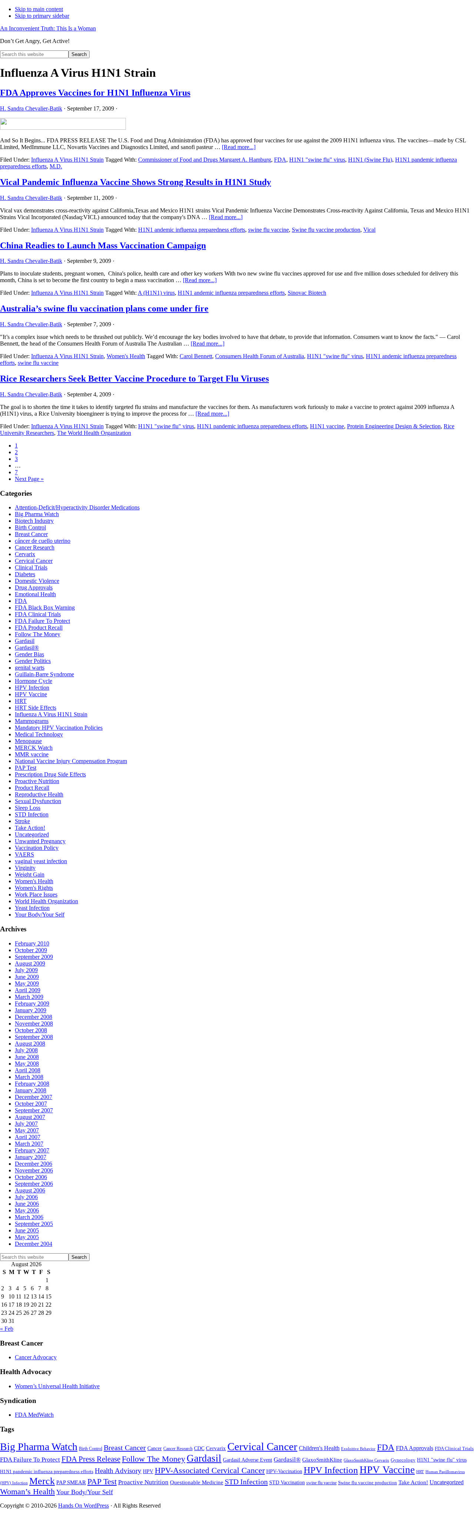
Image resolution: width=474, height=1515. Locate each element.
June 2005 (27, 1230)
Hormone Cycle (33, 681)
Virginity (25, 868)
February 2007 (32, 1150)
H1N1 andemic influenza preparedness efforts (191, 230)
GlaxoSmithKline (322, 1459)
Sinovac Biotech (307, 293)
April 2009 (27, 990)
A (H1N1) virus (156, 293)
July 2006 (26, 1197)
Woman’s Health (27, 1491)
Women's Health (126, 356)
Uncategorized (32, 834)
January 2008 (30, 1090)
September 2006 (34, 1184)
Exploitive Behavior (358, 1449)
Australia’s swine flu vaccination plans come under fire (104, 308)
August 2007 (30, 1117)
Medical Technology (39, 734)
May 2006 (27, 1210)
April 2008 (27, 1070)
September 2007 (34, 1110)
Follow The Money (37, 634)
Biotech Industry (34, 521)
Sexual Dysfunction (38, 801)
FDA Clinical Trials (38, 614)
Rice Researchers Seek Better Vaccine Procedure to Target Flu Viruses (134, 378)
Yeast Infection (32, 908)
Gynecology (403, 1460)
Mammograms (32, 721)
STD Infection (32, 814)
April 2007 (27, 1137)
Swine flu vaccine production (326, 230)
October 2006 (31, 1177)
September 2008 (34, 1037)
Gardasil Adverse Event (247, 1460)
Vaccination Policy (37, 848)
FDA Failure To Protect (42, 621)
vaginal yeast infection (41, 861)
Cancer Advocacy (36, 1357)
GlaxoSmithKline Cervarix (366, 1460)
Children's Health (319, 1448)
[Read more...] (239, 147)
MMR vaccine (32, 754)
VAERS (24, 854)
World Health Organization (46, 901)
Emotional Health (35, 594)
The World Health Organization (94, 433)
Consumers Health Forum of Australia (259, 356)
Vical (369, 230)
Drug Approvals (34, 587)
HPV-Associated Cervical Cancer (210, 1470)
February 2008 (32, 1083)
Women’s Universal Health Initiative (57, 1386)
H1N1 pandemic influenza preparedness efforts (252, 426)
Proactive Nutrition (37, 781)
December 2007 (33, 1097)
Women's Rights (34, 888)
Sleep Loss (27, 808)
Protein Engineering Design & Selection (394, 426)
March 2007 (29, 1144)
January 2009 (30, 1010)
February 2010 (32, 943)
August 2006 (30, 1190)
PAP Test (25, 768)
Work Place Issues (36, 894)
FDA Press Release (90, 1459)
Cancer (154, 1448)
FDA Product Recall (39, 627)
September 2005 (34, 1224)
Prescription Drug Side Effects (50, 774)
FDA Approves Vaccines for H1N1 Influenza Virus (95, 93)
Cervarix (25, 554)
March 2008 (29, 1077)
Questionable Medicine (196, 1482)
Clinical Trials (31, 567)
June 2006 (27, 1204)
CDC (199, 1448)
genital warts (29, 667)
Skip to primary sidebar (42, 16)
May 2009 (27, 983)
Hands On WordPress (83, 1505)
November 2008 (34, 1023)
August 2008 (30, 1043)
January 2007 (30, 1157)
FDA (280, 159)
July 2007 (26, 1123)
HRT (21, 701)
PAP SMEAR (71, 1482)
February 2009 (32, 1003)
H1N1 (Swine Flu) (370, 159)
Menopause (28, 741)
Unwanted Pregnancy (40, 841)
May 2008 (27, 1063)
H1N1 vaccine (327, 426)
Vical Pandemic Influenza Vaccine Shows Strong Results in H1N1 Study (135, 182)
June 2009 (27, 977)
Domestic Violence (37, 581)
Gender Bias (29, 654)
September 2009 (34, 957)
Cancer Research (34, 547)
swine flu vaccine (268, 230)
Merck (42, 1481)
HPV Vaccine (31, 694)
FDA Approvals (414, 1448)
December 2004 (33, 1244)
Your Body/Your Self (39, 914)
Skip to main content (39, 9)
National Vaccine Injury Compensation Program (71, 761)
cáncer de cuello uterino (42, 541)
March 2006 (29, 1217)
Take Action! (30, 828)
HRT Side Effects (35, 707)
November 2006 (34, 1170)
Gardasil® (27, 647)
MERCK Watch (34, 748)
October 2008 (31, 1030)
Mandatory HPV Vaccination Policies (59, 728)
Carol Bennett (196, 356)
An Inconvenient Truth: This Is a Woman (48, 28)
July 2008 (26, 1050)
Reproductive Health (39, 794)
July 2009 (26, 970)
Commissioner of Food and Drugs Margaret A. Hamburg (204, 159)
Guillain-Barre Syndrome (44, 674)
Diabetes (25, 574)
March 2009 (29, 997)
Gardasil (24, 641)
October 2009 (31, 950)
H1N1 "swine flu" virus (317, 159)
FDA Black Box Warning (45, 607)
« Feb (6, 1329)
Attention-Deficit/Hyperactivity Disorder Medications (77, 507)
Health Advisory (118, 1471)
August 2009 (30, 963)
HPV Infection (32, 687)
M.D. (56, 166)
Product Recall (32, 788)
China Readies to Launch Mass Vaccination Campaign (103, 245)
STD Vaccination (287, 1482)
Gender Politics (33, 661)
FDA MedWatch (34, 1415)
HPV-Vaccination (284, 1471)
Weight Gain (29, 874)
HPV (148, 1471)
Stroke (22, 821)
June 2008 (27, 1057)
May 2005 (27, 1237)
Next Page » (29, 479)
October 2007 (31, 1103)
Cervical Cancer (34, 561)
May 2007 (27, 1130)
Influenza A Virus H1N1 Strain (67, 159)
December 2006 (33, 1164)
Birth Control (30, 527)
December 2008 (33, 1017)
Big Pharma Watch (37, 514)
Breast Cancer (31, 534)
